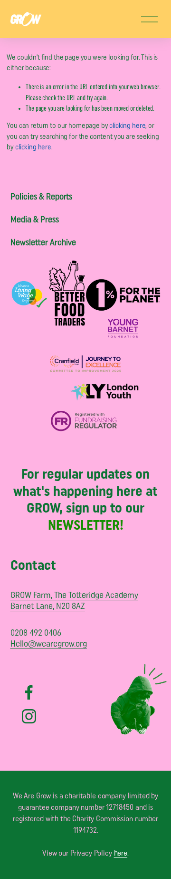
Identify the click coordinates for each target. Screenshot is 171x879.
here (120, 854)
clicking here (127, 126)
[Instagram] (29, 716)
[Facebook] (29, 692)
